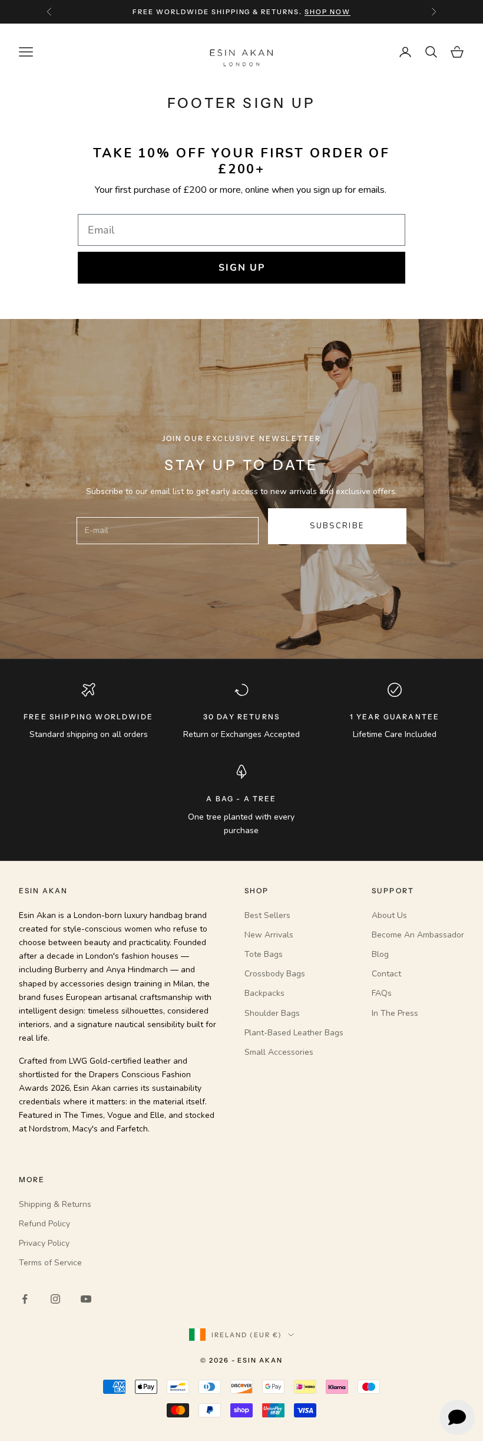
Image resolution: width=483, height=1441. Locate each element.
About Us (389, 915)
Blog (380, 954)
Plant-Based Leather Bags (293, 1032)
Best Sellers (267, 915)
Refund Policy (44, 1223)
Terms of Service (50, 1262)
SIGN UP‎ (242, 267)
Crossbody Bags (274, 973)
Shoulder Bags (272, 1013)
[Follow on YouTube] (86, 1299)
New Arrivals (268, 934)
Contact (386, 973)
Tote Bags (263, 954)
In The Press (395, 1013)
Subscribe (337, 526)
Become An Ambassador (418, 934)
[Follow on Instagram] (55, 1299)
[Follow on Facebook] (25, 1299)
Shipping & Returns (55, 1204)
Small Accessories (278, 1052)
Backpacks (264, 993)
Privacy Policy (44, 1243)
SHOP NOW (327, 9)
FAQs (382, 993)
